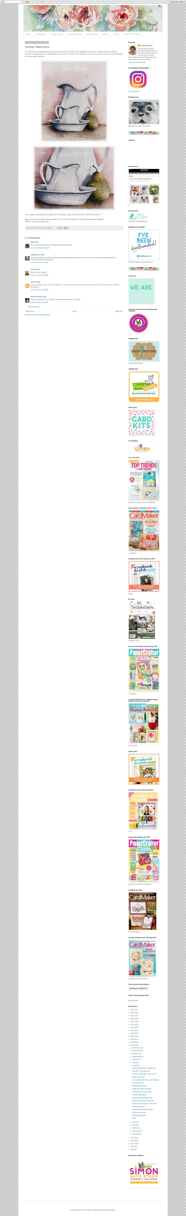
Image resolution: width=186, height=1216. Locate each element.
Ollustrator (97, 1210)
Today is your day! (138, 1106)
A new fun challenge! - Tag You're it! (144, 1074)
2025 (133, 1013)
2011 (133, 1143)
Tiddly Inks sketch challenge (142, 1089)
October (135, 1054)
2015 (133, 1042)
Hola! (134, 1118)
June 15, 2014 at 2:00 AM (39, 262)
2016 (133, 1039)
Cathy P (33, 282)
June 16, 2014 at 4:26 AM (39, 290)
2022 (133, 1021)
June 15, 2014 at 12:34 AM (40, 248)
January (135, 1134)
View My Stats (133, 1001)
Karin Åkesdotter (146, 45)
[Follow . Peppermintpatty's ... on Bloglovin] (138, 990)
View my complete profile (137, 62)
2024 (133, 1016)
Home (28, 34)
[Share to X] (62, 228)
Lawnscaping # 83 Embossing (142, 1109)
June (134, 1065)
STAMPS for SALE (132, 34)
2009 (133, 1149)
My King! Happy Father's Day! (142, 1098)
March (134, 1128)
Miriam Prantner (36, 297)
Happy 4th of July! (138, 1077)
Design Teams (57, 34)
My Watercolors (75, 34)
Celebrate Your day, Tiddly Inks (142, 1101)
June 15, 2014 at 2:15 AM (39, 275)
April (134, 1125)
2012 (133, 1141)
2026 (133, 1010)
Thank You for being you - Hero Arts (144, 1103)
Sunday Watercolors (139, 1086)
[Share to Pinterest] (67, 228)
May (134, 1122)
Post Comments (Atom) (42, 315)
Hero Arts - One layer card (141, 1071)
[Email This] (58, 228)
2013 (133, 1138)
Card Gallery (40, 34)
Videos (117, 34)
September (136, 1057)
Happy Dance (35, 255)
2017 (133, 1036)
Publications (92, 34)
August (135, 1059)
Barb (32, 242)
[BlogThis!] (60, 228)
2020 (133, 1027)
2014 (133, 1045)
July (134, 1062)
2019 (133, 1030)
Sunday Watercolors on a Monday (144, 1068)
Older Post (118, 311)
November (136, 1051)
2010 (133, 1146)
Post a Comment (33, 307)
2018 (133, 1033)
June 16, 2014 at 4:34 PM (39, 302)
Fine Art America (79, 54)
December (136, 1048)
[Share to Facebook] (65, 228)
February (135, 1131)
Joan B (33, 269)
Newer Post (30, 311)
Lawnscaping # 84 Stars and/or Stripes (145, 1080)
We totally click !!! (138, 1083)
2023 (133, 1018)
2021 (133, 1024)
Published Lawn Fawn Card (141, 1092)
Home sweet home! (139, 1112)
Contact (105, 34)
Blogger (112, 1210)
